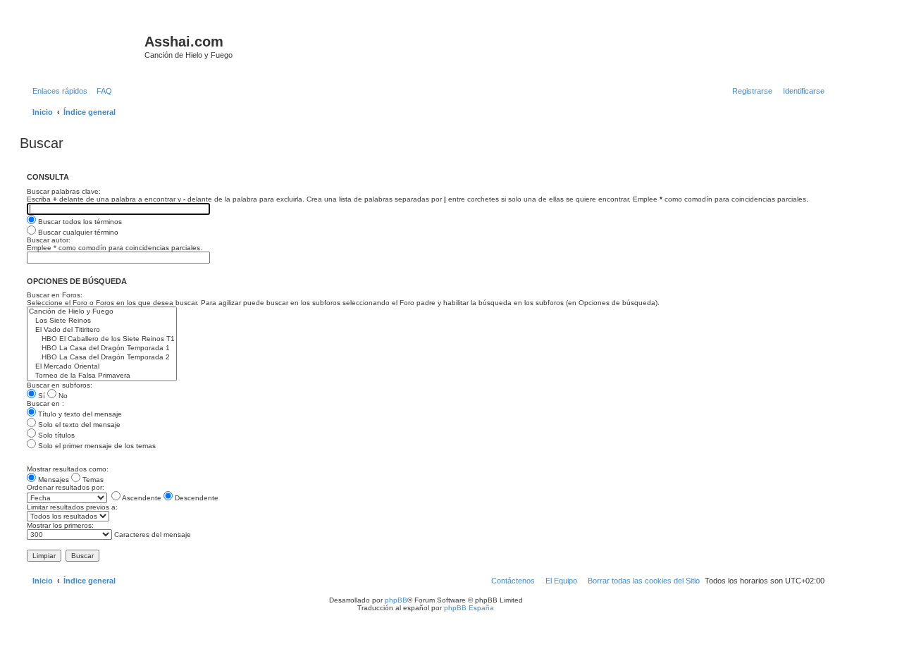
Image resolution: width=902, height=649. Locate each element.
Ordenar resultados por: (65, 487)
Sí (40, 396)
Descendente (195, 498)
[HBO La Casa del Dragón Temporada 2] (101, 357)
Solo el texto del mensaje (78, 424)
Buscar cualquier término (77, 232)
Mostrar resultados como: (68, 469)
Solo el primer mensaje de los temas (96, 446)
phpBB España (469, 608)
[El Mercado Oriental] (101, 366)
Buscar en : (45, 403)
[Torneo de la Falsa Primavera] (101, 376)
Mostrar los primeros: (60, 525)
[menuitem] (101, 90)
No (62, 396)
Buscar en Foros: (54, 295)
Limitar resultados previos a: (72, 507)
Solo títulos (55, 435)
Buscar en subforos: (59, 385)
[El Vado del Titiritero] (101, 330)
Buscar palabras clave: (64, 191)
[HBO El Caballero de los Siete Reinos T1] (101, 339)
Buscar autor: (48, 240)
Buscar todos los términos (79, 221)
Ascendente (141, 498)
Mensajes (52, 479)
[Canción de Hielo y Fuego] (101, 311)
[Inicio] (83, 45)
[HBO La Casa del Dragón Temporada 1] (101, 348)
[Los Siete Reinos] (101, 321)
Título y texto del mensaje (79, 414)
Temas (92, 479)
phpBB (396, 600)
